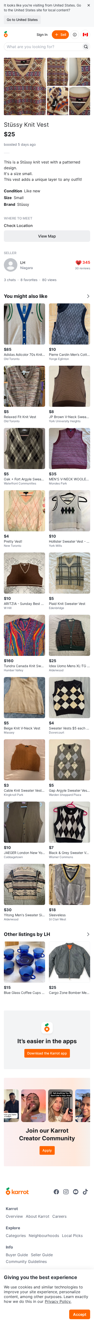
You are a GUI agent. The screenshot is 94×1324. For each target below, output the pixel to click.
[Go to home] (6, 34)
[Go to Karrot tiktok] (85, 1192)
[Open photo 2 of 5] (57, 72)
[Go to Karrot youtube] (76, 1192)
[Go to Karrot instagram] (66, 1192)
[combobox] (43, 46)
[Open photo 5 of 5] (79, 101)
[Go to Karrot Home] (17, 1191)
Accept (79, 1314)
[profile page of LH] (10, 265)
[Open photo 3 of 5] (79, 72)
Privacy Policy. (58, 1301)
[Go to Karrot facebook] (56, 1192)
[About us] (74, 34)
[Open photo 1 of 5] (25, 86)
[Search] (85, 46)
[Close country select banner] (88, 5)
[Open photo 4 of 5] (57, 101)
